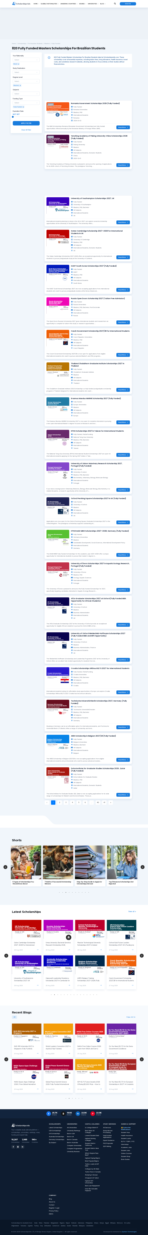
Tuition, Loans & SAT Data (92, 1165)
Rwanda (75, 1226)
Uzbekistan (89, 1226)
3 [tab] (66, 892)
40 (98, 802)
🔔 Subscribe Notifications (125, 1128)
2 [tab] (63, 892)
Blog (102, 3)
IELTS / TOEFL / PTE (127, 1141)
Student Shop (125, 1156)
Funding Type (18, 99)
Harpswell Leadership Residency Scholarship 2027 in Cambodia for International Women (58, 981)
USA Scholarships (55, 1130)
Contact (51, 1205)
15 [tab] (97, 995)
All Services (107, 1127)
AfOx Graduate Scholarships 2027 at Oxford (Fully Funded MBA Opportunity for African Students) (98, 599)
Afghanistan (15, 1226)
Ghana (96, 1223)
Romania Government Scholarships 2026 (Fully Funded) (95, 103)
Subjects (16, 90)
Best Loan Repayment (92, 1186)
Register (128, 3)
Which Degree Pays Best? (91, 1154)
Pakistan (46, 1223)
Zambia (63, 1226)
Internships (124, 1144)
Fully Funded (56, 43)
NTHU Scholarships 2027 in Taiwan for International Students (97, 431)
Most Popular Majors (92, 1161)
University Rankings (73, 1130)
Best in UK (70, 1136)
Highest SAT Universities (89, 1182)
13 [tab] (90, 995)
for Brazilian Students (35, 43)
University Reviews (73, 1151)
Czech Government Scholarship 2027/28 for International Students (100, 331)
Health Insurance (127, 1135)
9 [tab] (85, 892)
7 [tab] (79, 892)
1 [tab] (59, 892)
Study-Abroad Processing (107, 1131)
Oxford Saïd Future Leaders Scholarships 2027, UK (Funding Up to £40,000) (121, 945)
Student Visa (125, 1132)
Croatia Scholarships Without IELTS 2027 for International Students (100, 668)
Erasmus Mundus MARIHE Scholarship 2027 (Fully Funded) (96, 398)
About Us (52, 1202)
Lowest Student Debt (92, 1135)
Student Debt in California (90, 1144)
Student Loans (126, 1138)
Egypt (107, 1223)
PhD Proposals (108, 1143)
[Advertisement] (74, 23)
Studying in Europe (91, 1175)
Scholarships (22, 43)
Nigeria (62, 1223)
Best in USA (71, 1133)
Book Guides (125, 1159)
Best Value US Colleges (89, 1131)
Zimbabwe (47, 1226)
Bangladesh (54, 1223)
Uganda (30, 1226)
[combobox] (26, 60)
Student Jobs (125, 1150)
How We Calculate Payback (91, 1190)
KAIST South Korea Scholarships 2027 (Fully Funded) (94, 266)
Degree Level (18, 77)
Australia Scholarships (56, 1136)
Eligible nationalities (49, 3)
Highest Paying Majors (92, 1158)
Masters (47, 43)
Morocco (120, 1223)
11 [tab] (84, 995)
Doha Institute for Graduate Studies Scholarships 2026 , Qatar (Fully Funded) (98, 769)
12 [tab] (87, 995)
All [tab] (14, 1017)
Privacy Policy (53, 1211)
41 (104, 802)
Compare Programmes (74, 1148)
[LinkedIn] (22, 1147)
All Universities (72, 1127)
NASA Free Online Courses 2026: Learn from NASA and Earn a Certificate (89, 1049)
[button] (18, 64)
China (40, 1223)
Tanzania (23, 1226)
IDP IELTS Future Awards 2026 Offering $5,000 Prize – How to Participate (88, 1084)
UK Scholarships (54, 1133)
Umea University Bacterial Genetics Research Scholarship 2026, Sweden (58, 945)
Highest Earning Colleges (90, 1139)
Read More (122, 127)
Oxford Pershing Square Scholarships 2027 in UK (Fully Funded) (98, 498)
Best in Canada (72, 1139)
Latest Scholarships (55, 1127)
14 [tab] (93, 995)
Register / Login (54, 1208)
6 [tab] (76, 892)
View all (131, 911)
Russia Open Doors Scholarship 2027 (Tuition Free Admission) (98, 298)
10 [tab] (89, 892)
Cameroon (55, 1226)
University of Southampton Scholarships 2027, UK (92, 198)
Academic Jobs (126, 1147)
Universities (92, 3)
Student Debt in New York (92, 1149)
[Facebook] (13, 1147)
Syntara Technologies (129, 1232)
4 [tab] (69, 892)
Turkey (36, 1226)
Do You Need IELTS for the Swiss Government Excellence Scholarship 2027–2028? (121, 1049)
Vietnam (73, 1223)
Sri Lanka (127, 1223)
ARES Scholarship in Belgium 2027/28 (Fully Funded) (93, 736)
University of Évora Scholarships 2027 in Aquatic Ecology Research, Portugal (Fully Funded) (100, 564)
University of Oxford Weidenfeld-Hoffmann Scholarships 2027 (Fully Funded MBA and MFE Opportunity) (98, 634)
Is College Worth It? (91, 1127)
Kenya (102, 1223)
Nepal (68, 1223)
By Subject (52, 1142)
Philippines (89, 1223)
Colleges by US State (92, 1169)
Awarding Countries (68, 3)
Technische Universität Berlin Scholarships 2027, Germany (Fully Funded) (99, 702)
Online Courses (126, 1153)
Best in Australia (72, 1142)
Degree (82, 3)
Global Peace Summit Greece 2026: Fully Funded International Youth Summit (57, 1084)
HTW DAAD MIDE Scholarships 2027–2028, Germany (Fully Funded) (100, 531)
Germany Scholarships (56, 1139)
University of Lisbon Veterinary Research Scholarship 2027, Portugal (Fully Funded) (96, 464)
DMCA (51, 1214)
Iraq (41, 1226)
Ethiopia (112, 1223)
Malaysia (82, 1226)
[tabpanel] (26, 865)
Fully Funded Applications (107, 1136)
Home (36, 3)
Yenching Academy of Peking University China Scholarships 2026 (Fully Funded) (99, 137)
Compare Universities (74, 1145)
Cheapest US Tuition (92, 1178)
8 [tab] (82, 892)
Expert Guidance (108, 1140)
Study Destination (19, 68)
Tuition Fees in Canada (92, 1172)
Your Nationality (18, 56)
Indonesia (81, 1223)
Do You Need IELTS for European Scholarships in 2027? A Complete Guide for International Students (121, 1084)
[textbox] (27, 60)
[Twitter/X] (18, 1147)
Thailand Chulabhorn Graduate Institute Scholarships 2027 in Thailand (97, 364)
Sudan (69, 1226)
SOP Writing (107, 1146)
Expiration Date (18, 111)
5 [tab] (72, 892)
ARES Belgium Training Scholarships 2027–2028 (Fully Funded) (88, 981)
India (35, 1223)
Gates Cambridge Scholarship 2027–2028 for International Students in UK (97, 232)
